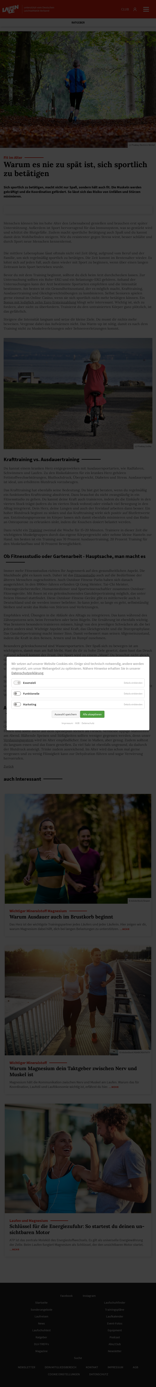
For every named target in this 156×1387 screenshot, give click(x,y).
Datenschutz (88, 723)
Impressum (67, 723)
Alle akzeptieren (92, 714)
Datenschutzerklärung (27, 673)
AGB (77, 723)
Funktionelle (31, 693)
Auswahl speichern (66, 714)
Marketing (29, 704)
